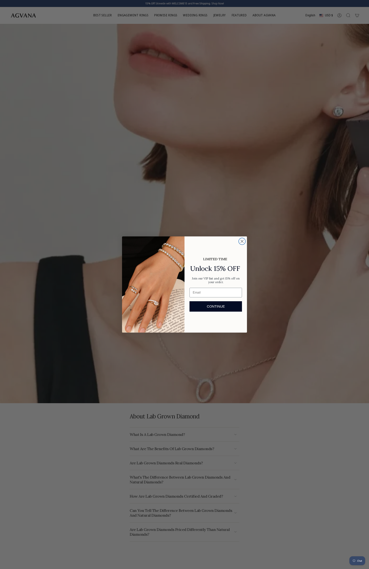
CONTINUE (216, 306)
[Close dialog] (242, 241)
